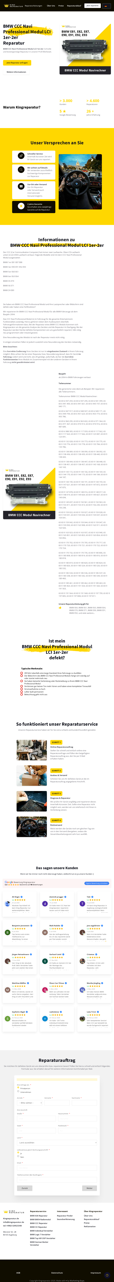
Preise (61, 6)
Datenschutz (57, 1272)
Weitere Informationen (16, 72)
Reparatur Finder (65, 1215)
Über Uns (51, 6)
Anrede (19, 1098)
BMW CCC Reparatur (38, 1223)
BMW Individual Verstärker (41, 1231)
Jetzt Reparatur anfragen (17, 62)
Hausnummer (63, 1113)
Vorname (47, 1098)
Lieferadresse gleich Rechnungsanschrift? (32, 1150)
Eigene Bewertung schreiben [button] (97, 883)
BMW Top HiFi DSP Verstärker (42, 1238)
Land (19, 1138)
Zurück (25, 1188)
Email (19, 1163)
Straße (19, 1113)
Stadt (19, 1126)
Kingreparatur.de (11, 1218)
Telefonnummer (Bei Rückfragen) (29, 1175)
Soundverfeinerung (66, 1219)
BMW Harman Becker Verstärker (39, 1243)
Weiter (90, 1188)
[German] (106, 6)
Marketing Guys (77, 1280)
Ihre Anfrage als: (23, 1085)
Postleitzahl (62, 1126)
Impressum (96, 1272)
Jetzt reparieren (93, 6)
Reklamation (90, 1226)
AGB (18, 1272)
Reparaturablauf (74, 6)
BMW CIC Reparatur (38, 1227)
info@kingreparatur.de (13, 1222)
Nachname (76, 1098)
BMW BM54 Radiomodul (40, 1219)
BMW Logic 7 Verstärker (40, 1234)
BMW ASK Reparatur (38, 1216)
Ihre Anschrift (22, 1110)
